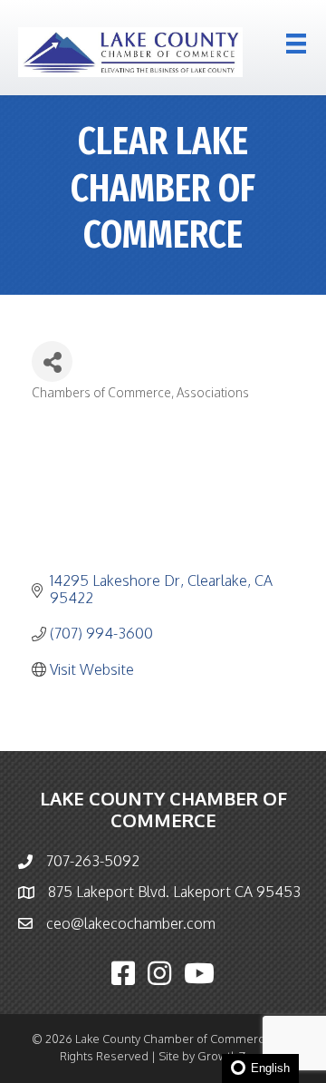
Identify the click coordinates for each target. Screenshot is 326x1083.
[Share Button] (52, 361)
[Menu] (296, 43)
